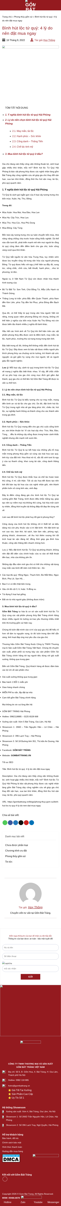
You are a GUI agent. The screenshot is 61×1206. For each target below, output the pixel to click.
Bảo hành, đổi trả (10, 1138)
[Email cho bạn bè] (21, 822)
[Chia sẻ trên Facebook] (10, 822)
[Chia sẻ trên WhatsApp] (5, 822)
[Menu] (4, 5)
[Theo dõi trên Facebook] (5, 1179)
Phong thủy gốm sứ (23, 17)
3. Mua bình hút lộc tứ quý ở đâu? (24, 154)
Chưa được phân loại (16, 845)
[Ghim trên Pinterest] (26, 822)
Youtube (38, 1202)
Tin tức (8, 861)
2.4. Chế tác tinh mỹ (22, 146)
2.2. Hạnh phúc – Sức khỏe (26, 136)
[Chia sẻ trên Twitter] (15, 822)
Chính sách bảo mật (11, 1142)
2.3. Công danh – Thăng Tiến (27, 141)
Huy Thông (49, 40)
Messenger (53, 1202)
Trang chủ (7, 17)
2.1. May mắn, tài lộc (23, 131)
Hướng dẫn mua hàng (12, 1151)
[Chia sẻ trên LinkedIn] (31, 822)
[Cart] (57, 5)
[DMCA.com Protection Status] (11, 1158)
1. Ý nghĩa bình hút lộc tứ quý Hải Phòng (28, 114)
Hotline (7, 1202)
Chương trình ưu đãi (16, 850)
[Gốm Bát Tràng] (30, 5)
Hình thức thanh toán (12, 1147)
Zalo (23, 1202)
